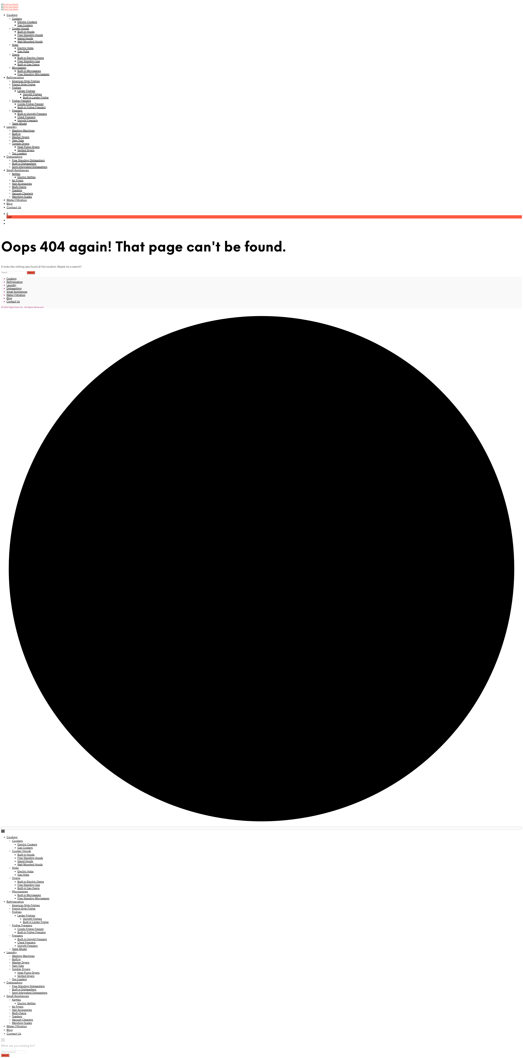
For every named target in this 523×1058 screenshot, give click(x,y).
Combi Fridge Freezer (30, 104)
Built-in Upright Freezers (32, 113)
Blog (10, 203)
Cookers (17, 18)
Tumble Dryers (20, 143)
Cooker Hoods (20, 28)
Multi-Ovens (19, 186)
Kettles (16, 173)
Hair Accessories (22, 183)
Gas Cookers (25, 25)
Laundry (12, 127)
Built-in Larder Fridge (36, 97)
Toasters (17, 190)
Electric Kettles (26, 177)
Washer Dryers (20, 137)
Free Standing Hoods (30, 34)
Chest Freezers (26, 117)
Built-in (16, 133)
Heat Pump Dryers (28, 146)
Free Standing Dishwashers (28, 160)
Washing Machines (23, 130)
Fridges (16, 87)
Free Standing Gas (28, 61)
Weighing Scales (22, 196)
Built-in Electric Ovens (30, 57)
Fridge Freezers (21, 100)
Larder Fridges (26, 90)
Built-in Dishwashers (24, 163)
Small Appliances (18, 170)
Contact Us (14, 207)
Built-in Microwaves (29, 70)
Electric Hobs (25, 48)
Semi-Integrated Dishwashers (29, 166)
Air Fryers (17, 180)
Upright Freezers (27, 120)
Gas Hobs (23, 51)
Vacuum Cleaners (22, 193)
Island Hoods (25, 38)
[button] (7, 213)
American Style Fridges (26, 81)
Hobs (15, 44)
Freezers (17, 110)
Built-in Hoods (25, 31)
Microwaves (19, 67)
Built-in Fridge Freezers (31, 107)
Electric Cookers (27, 21)
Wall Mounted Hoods (30, 41)
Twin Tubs (18, 140)
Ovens (15, 54)
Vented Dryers (25, 150)
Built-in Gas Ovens (28, 64)
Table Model (19, 123)
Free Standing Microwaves (33, 74)
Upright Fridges (32, 94)
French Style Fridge (23, 84)
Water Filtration (17, 200)
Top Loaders (19, 153)
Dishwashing (14, 156)
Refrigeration (15, 77)
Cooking (12, 15)
